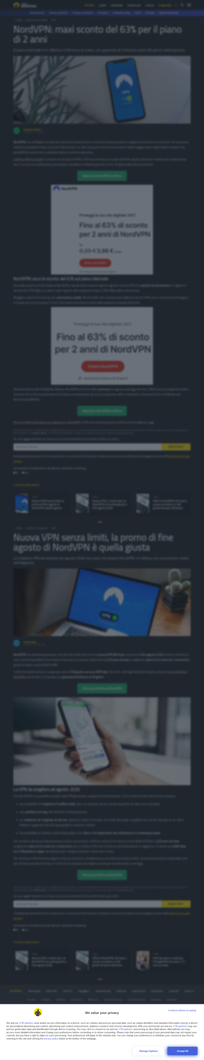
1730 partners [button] (26, 1023)
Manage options (148, 1051)
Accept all (182, 1051)
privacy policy (51, 1038)
